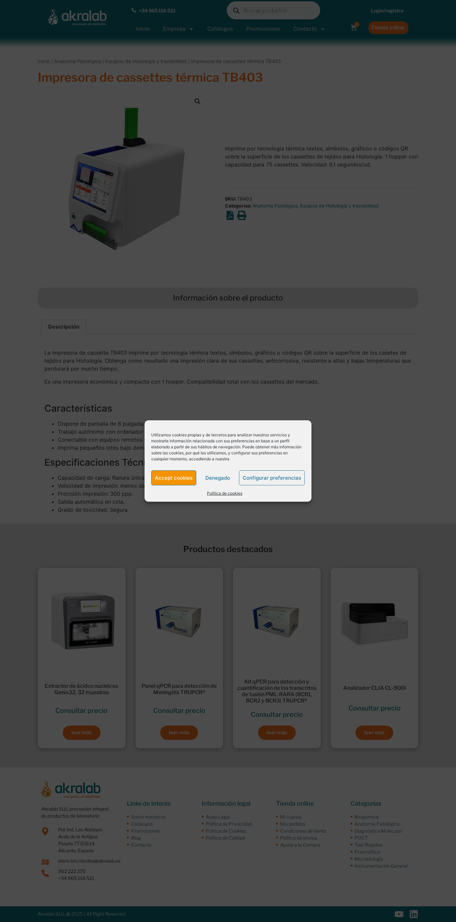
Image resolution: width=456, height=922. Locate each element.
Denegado (217, 478)
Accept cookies (174, 478)
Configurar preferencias (272, 478)
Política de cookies (224, 493)
